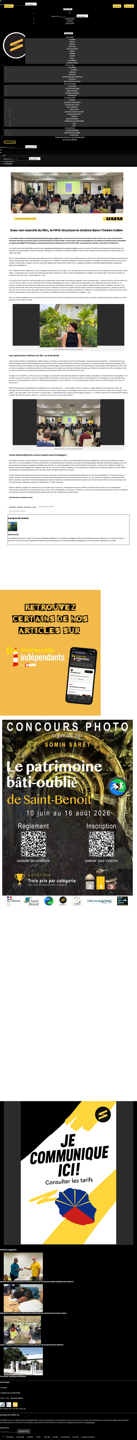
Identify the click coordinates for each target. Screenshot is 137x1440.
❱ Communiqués (70, 84)
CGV (74, 126)
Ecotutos (74, 70)
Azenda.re (72, 79)
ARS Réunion (72, 95)
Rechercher (4, 1428)
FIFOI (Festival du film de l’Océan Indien (43, 238)
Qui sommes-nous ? (72, 105)
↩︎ (4, 1436)
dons (70, 1422)
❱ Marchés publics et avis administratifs (69, 137)
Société (22, 511)
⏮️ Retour (120, 218)
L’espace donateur (74, 114)
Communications (72, 130)
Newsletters (9, 6)
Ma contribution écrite (72, 81)
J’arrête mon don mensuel (74, 112)
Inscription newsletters (72, 102)
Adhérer (74, 116)
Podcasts (72, 72)
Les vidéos (72, 67)
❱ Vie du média (69, 98)
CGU (74, 123)
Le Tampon (72, 86)
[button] (1, 1)
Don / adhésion (72, 107)
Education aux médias (72, 133)
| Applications (70, 19)
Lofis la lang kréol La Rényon (72, 77)
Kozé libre (72, 74)
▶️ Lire (108, 218)
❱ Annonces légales (70, 139)
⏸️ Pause (113, 218)
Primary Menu (68, 9)
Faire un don (74, 109)
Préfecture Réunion (72, 93)
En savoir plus (89, 1422)
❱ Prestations (70, 128)
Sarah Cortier (13, 534)
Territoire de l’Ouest (72, 88)
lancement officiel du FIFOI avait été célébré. (61, 248)
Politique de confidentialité (74, 121)
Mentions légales (72, 119)
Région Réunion (72, 91)
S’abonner (117, 6)
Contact (72, 100)
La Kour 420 (74, 135)
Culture (17, 511)
